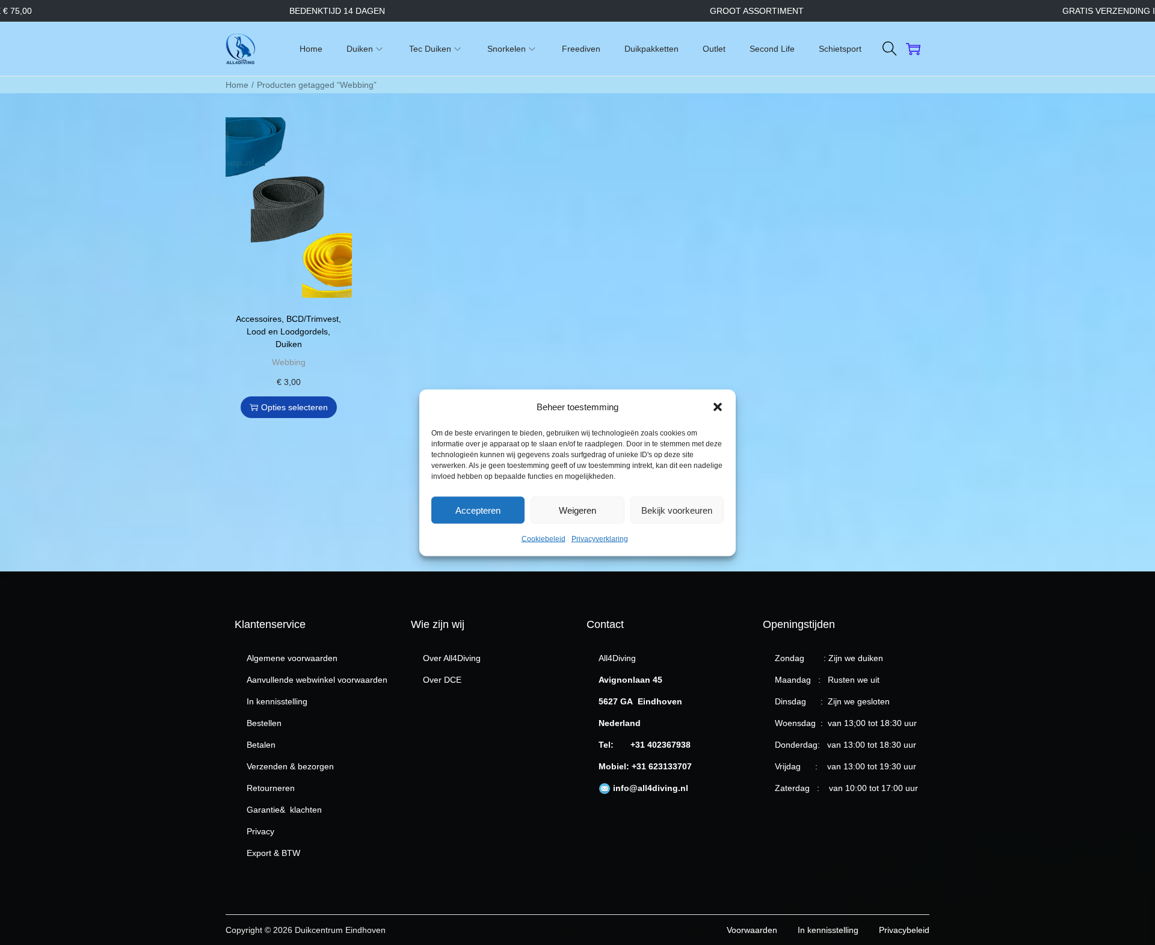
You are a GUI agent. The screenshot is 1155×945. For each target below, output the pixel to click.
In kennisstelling (277, 701)
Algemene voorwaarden (292, 658)
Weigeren (577, 510)
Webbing (289, 362)
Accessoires (259, 319)
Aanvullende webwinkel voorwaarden (317, 680)
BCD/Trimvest (312, 319)
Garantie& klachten (284, 809)
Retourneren (271, 788)
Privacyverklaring (599, 538)
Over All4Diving (452, 658)
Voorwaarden (752, 930)
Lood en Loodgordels (287, 331)
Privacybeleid (904, 930)
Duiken (289, 344)
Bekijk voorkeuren (676, 510)
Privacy (260, 831)
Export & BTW (273, 853)
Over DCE (442, 680)
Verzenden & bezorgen (290, 766)
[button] (718, 407)
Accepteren (477, 510)
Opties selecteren (294, 407)
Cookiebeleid (543, 538)
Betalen (261, 745)
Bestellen (264, 723)
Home (237, 85)
